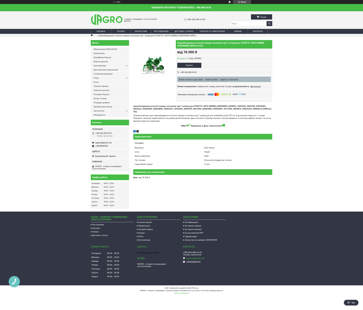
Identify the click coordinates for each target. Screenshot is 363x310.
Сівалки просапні (101, 90)
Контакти (258, 31)
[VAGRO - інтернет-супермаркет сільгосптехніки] (107, 25)
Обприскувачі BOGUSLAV (105, 49)
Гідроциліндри (191, 236)
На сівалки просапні (193, 229)
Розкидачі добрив (102, 102)
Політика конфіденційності (212, 291)
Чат (353, 303)
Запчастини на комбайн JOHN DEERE (201, 240)
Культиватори (100, 65)
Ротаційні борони (101, 94)
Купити (189, 65)
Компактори (99, 53)
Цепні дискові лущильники (106, 70)
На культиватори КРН (194, 233)
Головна (100, 31)
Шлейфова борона (102, 57)
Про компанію (161, 31)
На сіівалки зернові (193, 226)
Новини (238, 31)
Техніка (121, 31)
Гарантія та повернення (212, 31)
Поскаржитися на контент (189, 291)
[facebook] (134, 132)
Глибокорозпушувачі (103, 74)
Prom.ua (195, 288)
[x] (137, 132)
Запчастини (141, 31)
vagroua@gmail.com (103, 143)
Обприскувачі (144, 226)
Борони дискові (101, 61)
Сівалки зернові (101, 86)
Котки (96, 82)
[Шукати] (269, 23)
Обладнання (99, 115)
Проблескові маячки (103, 107)
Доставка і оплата (184, 31)
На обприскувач (191, 222)
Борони (141, 233)
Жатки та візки (100, 98)
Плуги (96, 78)
